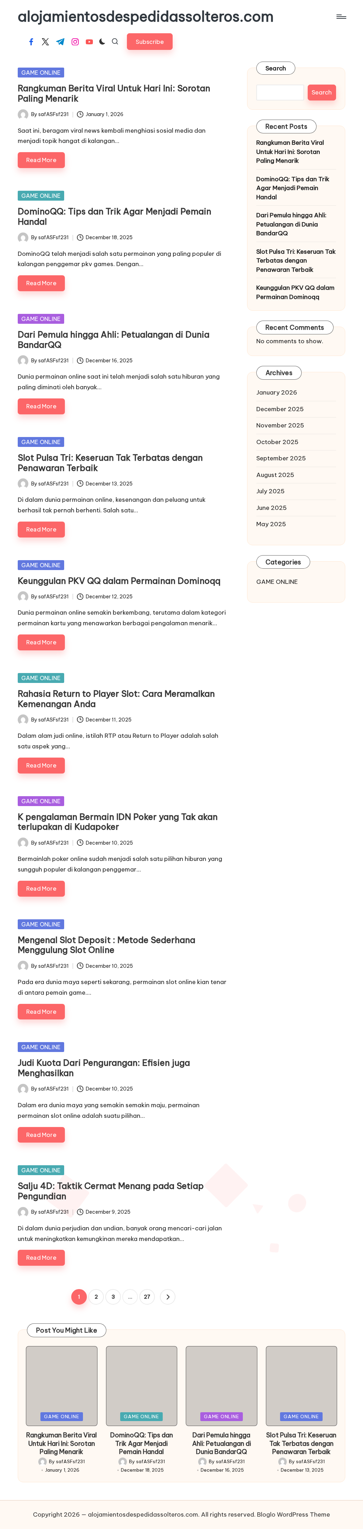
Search (276, 68)
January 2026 (276, 392)
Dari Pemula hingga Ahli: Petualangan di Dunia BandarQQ (114, 339)
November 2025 (280, 425)
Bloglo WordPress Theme (293, 1514)
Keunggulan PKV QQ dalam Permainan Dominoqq (119, 580)
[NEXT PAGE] (167, 1297)
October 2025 (277, 442)
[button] (150, 41)
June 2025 (271, 508)
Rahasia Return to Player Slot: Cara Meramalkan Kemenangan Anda (116, 698)
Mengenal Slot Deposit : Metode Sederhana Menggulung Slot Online (106, 945)
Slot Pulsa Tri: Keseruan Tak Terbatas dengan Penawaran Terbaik (110, 462)
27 (147, 1297)
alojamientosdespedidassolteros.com (146, 16)
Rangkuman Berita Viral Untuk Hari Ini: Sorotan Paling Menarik (114, 93)
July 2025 (270, 491)
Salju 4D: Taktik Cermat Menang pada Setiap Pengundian (111, 1190)
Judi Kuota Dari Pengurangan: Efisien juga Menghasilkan (104, 1067)
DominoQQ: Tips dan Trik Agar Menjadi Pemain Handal (114, 216)
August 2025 (275, 475)
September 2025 (281, 458)
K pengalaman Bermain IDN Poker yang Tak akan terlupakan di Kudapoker (118, 821)
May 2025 (271, 524)
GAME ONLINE (41, 72)
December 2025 (280, 409)
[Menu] (340, 16)
